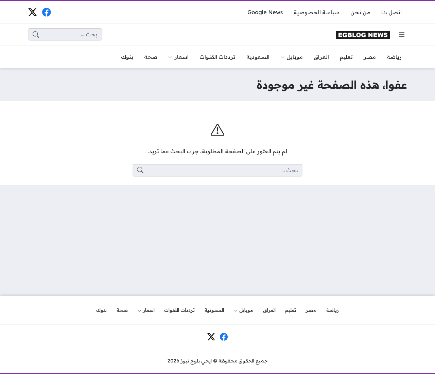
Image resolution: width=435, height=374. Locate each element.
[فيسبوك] (46, 12)
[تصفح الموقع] (402, 34)
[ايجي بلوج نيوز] (363, 34)
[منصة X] (32, 12)
